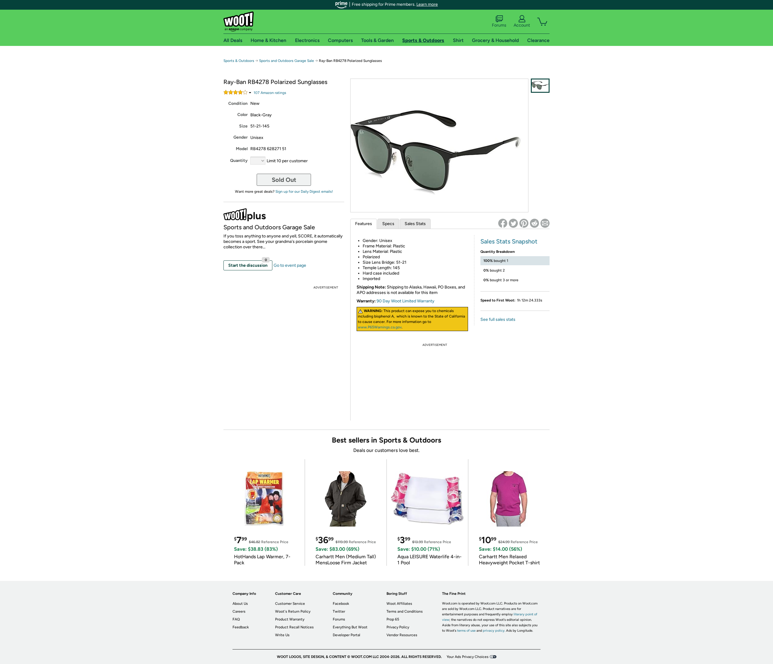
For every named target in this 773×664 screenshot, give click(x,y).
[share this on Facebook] (502, 223)
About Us (240, 603)
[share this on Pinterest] (523, 223)
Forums (499, 25)
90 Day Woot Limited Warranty (406, 301)
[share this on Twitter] (513, 223)
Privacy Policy (397, 627)
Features (363, 223)
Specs (388, 223)
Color (242, 114)
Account (522, 25)
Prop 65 (392, 619)
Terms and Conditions (404, 611)
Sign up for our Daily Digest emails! (304, 191)
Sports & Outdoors (238, 61)
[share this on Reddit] (534, 223)
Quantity (239, 160)
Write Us (282, 635)
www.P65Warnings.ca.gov (380, 327)
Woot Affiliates (399, 603)
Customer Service (290, 603)
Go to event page (290, 265)
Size (243, 126)
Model (242, 148)
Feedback (241, 627)
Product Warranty (289, 619)
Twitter (339, 611)
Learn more (427, 4)
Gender (240, 137)
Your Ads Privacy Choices (468, 657)
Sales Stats (415, 223)
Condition (238, 103)
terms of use (466, 631)
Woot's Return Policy (292, 611)
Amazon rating (270, 93)
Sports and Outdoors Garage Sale (286, 61)
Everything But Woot (350, 627)
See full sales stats (497, 319)
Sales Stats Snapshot (508, 241)
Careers (239, 611)
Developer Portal (346, 635)
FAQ (236, 619)
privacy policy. (494, 631)
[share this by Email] (545, 223)
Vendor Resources (401, 635)
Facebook (341, 603)
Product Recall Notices (294, 627)
